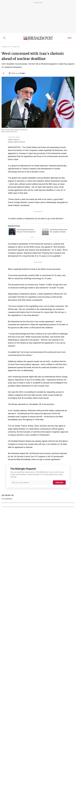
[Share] (4, 73)
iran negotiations (7, 499)
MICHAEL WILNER (15, 137)
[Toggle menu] (4, 37)
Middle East (16, 46)
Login (69, 38)
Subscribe (59, 482)
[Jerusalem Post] (38, 38)
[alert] (18, 784)
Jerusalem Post (6, 46)
